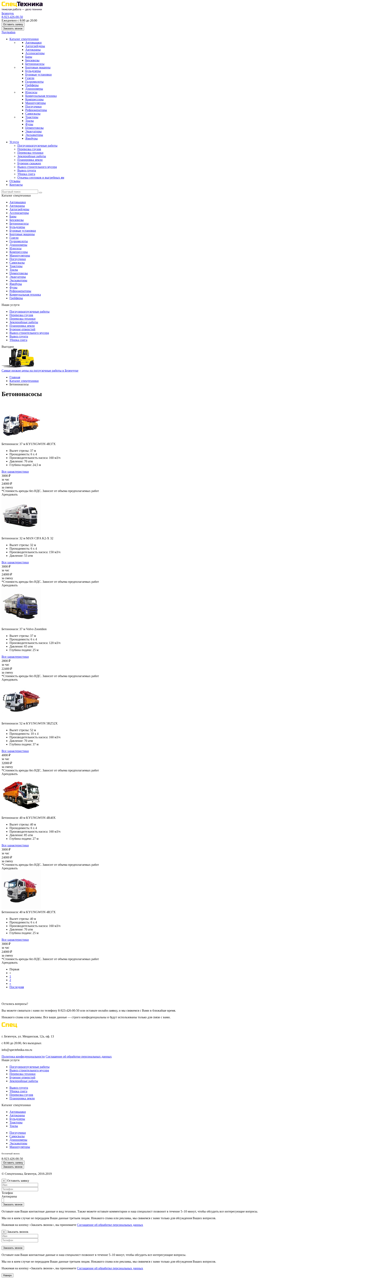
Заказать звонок (13, 28)
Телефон (7, 1193)
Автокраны (33, 49)
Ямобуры (31, 138)
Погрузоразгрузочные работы (37, 145)
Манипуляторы (35, 103)
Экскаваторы (34, 135)
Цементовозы (34, 127)
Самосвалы (32, 113)
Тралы (29, 120)
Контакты (16, 184)
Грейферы (32, 85)
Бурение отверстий (22, 329)
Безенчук (8, 13)
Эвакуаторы (33, 131)
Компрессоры (34, 99)
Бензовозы (32, 60)
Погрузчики (33, 106)
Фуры (29, 124)
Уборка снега (26, 174)
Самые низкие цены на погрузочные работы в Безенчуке (40, 370)
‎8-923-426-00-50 (12, 17)
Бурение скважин (29, 163)
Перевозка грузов (29, 149)
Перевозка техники (30, 152)
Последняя (16, 987)
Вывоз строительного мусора (37, 167)
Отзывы (14, 181)
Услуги (14, 142)
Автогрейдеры (35, 46)
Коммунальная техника (41, 95)
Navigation (8, 32)
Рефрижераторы (36, 110)
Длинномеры (34, 88)
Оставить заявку (13, 24)
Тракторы (31, 117)
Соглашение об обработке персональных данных (79, 1056)
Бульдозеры (33, 71)
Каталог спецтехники (24, 39)
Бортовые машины (38, 67)
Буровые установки (38, 74)
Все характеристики (15, 471)
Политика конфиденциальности (23, 1056)
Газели (29, 78)
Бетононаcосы (34, 64)
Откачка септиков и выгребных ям (40, 177)
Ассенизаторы (35, 53)
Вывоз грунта (26, 170)
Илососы (31, 92)
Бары (28, 56)
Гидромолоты (34, 81)
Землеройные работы (31, 156)
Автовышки (33, 42)
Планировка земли (30, 159)
